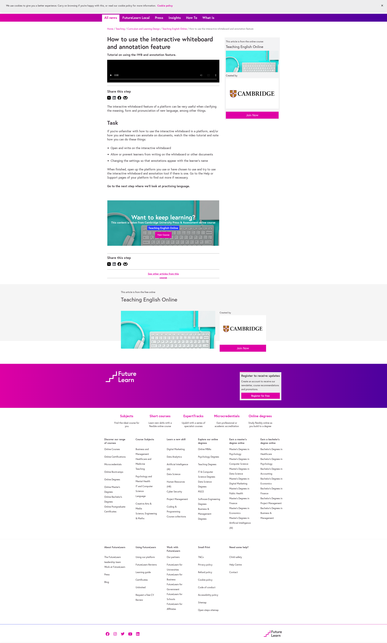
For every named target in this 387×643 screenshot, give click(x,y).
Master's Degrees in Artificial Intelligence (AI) (240, 522)
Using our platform (145, 557)
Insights (175, 17)
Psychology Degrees (208, 456)
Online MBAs (204, 449)
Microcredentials (113, 464)
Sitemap (202, 602)
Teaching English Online (174, 28)
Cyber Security (174, 491)
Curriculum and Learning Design (143, 28)
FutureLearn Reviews (146, 564)
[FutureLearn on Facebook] (108, 633)
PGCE (201, 491)
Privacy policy (205, 564)
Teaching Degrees (207, 464)
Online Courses (112, 449)
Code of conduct (206, 587)
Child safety (235, 557)
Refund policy (205, 572)
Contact (233, 572)
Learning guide (143, 572)
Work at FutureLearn (114, 566)
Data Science (173, 474)
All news (110, 17)
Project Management (177, 499)
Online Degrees (112, 479)
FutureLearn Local (136, 17)
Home (110, 28)
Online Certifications (115, 456)
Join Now (252, 115)
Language (141, 496)
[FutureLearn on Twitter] (122, 633)
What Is (208, 17)
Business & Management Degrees (204, 513)
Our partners (173, 557)
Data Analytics (174, 456)
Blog (106, 582)
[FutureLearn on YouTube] (130, 633)
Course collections (176, 516)
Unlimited (141, 587)
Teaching (120, 28)
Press (159, 17)
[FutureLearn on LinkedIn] (137, 633)
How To (191, 17)
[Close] (382, 5)
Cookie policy (205, 579)
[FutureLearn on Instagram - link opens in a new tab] (115, 633)
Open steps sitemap (208, 610)
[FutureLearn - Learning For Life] (273, 633)
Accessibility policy (208, 594)
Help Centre (235, 564)
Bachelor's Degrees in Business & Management (271, 513)
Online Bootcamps (113, 471)
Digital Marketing (176, 449)
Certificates (142, 579)
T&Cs (201, 557)
